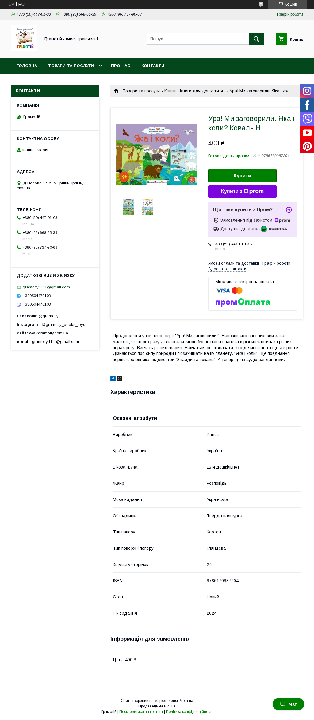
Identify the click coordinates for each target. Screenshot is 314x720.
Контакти (152, 65)
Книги (170, 91)
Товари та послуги (71, 65)
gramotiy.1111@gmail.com (46, 287)
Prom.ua (186, 701)
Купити (242, 175)
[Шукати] (256, 39)
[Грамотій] (24, 49)
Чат (293, 704)
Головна (27, 65)
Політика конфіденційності (189, 712)
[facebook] (113, 379)
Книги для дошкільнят (202, 91)
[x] (119, 379)
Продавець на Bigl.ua (157, 706)
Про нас (120, 65)
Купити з (231, 191)
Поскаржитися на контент (141, 712)
